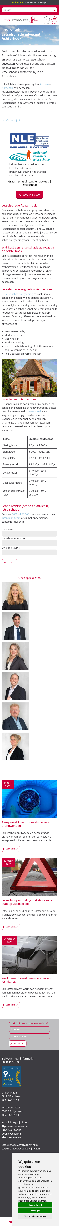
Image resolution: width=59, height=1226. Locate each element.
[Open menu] (54, 19)
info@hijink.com (11, 518)
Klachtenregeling (11, 1137)
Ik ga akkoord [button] (35, 1205)
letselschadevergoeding (19, 294)
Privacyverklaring (11, 1130)
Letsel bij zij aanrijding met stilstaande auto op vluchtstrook (27, 902)
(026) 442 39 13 (10, 1100)
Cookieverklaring (11, 1133)
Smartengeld (33, 411)
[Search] (54, 9)
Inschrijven (18, 1043)
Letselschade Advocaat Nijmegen (21, 1148)
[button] (29, 195)
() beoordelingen (35, 2)
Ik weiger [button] (35, 1210)
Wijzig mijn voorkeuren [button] (35, 1216)
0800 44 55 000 (20, 514)
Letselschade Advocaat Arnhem (20, 1144)
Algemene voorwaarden (15, 1126)
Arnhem (44, 84)
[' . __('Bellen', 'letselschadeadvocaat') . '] (47, 19)
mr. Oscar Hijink (11, 120)
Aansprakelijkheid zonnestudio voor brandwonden (26, 824)
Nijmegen (7, 88)
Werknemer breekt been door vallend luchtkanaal (27, 980)
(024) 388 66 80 (10, 1115)
